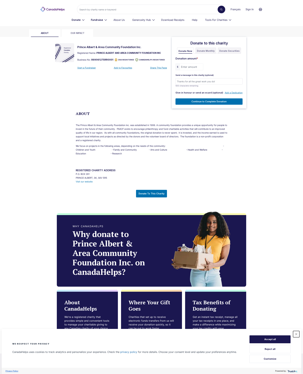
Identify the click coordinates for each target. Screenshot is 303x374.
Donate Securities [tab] (229, 51)
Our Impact (77, 33)
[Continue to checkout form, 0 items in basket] (261, 9)
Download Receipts (172, 19)
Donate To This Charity (151, 193)
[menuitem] (78, 19)
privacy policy (128, 352)
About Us (119, 19)
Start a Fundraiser (86, 67)
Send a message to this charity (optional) (194, 75)
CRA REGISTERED (126, 60)
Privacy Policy (12, 371)
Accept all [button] (270, 339)
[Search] (221, 9)
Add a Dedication (234, 92)
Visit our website (84, 181)
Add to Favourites (123, 67)
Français (236, 9)
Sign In (250, 9)
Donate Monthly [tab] (206, 51)
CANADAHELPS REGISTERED (152, 60)
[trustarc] (292, 371)
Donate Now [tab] (185, 51)
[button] (296, 334)
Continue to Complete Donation (209, 101)
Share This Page (158, 67)
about (45, 33)
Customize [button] (270, 358)
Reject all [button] (270, 349)
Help (194, 19)
